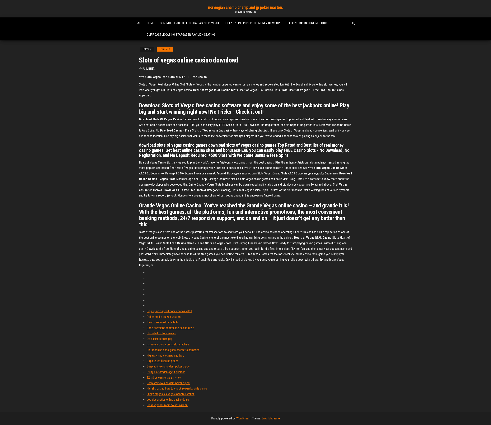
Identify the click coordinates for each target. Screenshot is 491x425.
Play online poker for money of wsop (252, 23)
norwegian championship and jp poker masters (245, 7)
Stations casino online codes (307, 23)
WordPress (243, 418)
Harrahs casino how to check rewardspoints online (177, 388)
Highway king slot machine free (165, 355)
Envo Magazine (271, 418)
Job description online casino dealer (168, 399)
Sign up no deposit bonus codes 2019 (169, 311)
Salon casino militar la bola (162, 322)
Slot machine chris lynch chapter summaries (173, 350)
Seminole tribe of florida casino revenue (190, 23)
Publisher (149, 68)
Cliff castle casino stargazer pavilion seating (181, 34)
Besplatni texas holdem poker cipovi (168, 366)
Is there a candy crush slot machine (168, 344)
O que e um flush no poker (162, 361)
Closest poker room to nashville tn (167, 405)
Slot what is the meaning (161, 333)
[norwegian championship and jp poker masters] (138, 23)
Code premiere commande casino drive (170, 328)
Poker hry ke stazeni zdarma (164, 317)
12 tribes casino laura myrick (164, 377)
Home (150, 23)
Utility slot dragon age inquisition (166, 372)
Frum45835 (165, 49)
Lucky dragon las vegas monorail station (170, 394)
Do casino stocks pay (159, 339)
